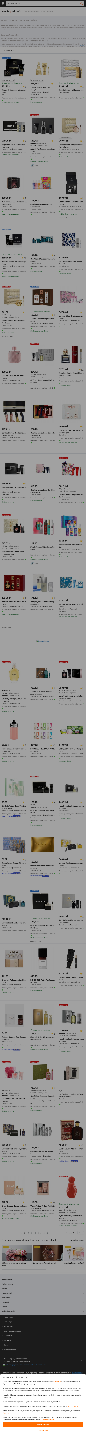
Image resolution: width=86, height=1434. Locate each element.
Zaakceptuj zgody (43, 1424)
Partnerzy (6, 1413)
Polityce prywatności (47, 1420)
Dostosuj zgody (73, 1406)
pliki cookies (57, 1381)
